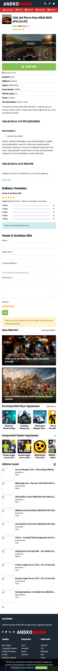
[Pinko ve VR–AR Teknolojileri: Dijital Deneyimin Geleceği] (29, 350)
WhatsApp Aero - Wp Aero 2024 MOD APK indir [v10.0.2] (35, 483)
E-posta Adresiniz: (10, 263)
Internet (24, 654)
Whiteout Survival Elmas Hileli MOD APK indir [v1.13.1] (35, 510)
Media (23, 651)
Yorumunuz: (7, 277)
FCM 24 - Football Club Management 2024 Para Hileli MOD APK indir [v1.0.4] (35, 537)
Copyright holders (9, 648)
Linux (43, 657)
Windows (44, 651)
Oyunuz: (6, 302)
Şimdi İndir (30, 66)
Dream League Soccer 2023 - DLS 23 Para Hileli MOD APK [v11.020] (35, 578)
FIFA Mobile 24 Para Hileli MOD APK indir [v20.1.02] (35, 497)
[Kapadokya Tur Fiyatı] (3, 607)
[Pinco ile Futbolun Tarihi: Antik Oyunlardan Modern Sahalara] (29, 385)
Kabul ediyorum (41, 668)
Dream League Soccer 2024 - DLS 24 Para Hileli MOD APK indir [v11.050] (35, 565)
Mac (42, 654)
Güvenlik (41, 10)
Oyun (20, 10)
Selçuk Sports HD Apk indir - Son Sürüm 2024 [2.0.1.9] (35, 551)
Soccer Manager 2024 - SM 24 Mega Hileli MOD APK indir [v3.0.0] (35, 469)
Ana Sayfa (9, 10)
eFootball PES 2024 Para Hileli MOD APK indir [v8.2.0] (35, 524)
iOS (42, 648)
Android (44, 645)
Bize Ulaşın (6, 645)
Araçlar (52, 10)
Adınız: (5, 240)
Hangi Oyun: (7, 252)
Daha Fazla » (51, 406)
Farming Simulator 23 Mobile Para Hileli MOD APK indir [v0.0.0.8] (35, 592)
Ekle (5, 312)
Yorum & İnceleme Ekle (12, 193)
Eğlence (30, 10)
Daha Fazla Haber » (48, 330)
